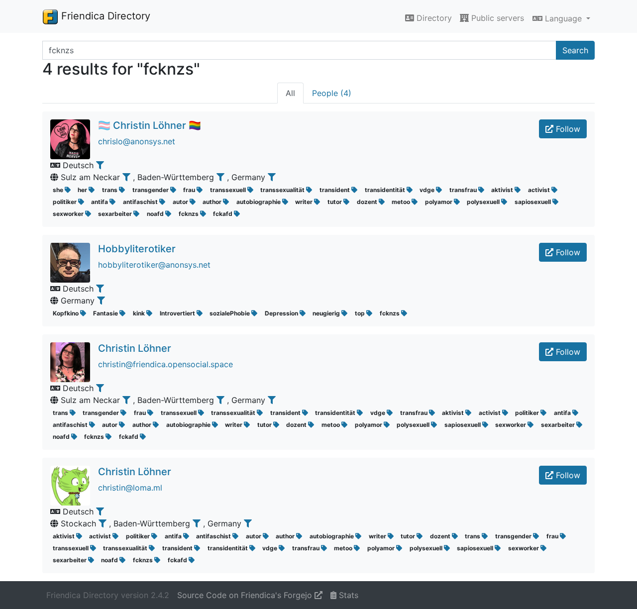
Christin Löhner (134, 348)
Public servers (496, 18)
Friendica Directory (104, 16)
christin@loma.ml (130, 488)
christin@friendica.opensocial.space (165, 364)
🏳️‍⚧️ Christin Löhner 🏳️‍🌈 (149, 125)
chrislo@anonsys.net (136, 141)
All (290, 93)
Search (575, 50)
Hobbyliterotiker (137, 249)
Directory (433, 18)
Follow (566, 129)
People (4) (331, 93)
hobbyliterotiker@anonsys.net (154, 265)
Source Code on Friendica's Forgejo (246, 595)
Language (563, 18)
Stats (347, 595)
